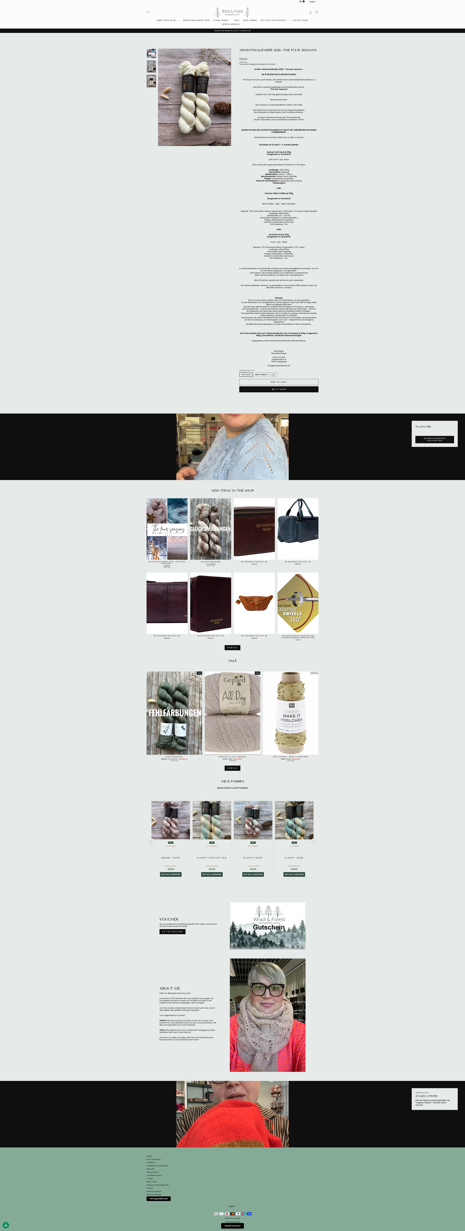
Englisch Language (154, 1191)
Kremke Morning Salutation (435, 439)
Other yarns (221, 20)
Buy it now (279, 389)
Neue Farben (250, 20)
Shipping (253, 64)
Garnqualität (247, 370)
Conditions (151, 1162)
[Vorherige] (151, 841)
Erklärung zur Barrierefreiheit (158, 1185)
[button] (6, 1225)
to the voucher (172, 931)
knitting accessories (274, 20)
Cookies (150, 1179)
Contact (150, 1188)
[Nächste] (313, 841)
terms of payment (154, 1159)
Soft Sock (246, 374)
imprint (149, 1156)
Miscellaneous (231, 24)
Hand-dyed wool (167, 20)
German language (154, 1195)
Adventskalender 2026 (196, 20)
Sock (273, 374)
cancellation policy (154, 1175)
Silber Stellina (261, 374)
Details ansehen (170, 874)
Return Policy (152, 1182)
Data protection (153, 1172)
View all (232, 647)
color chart (300, 20)
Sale (236, 20)
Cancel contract (232, 1225)
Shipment (150, 1169)
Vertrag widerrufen (158, 1198)
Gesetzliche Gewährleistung (157, 1166)
